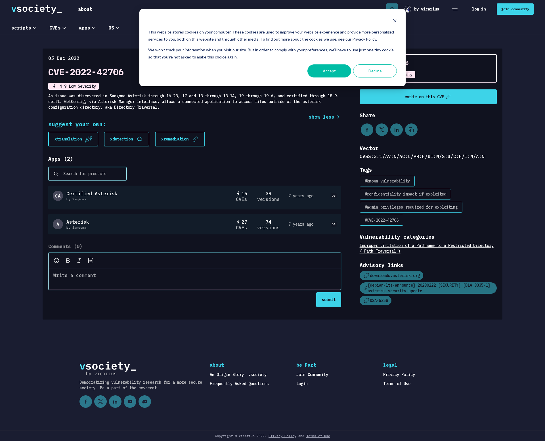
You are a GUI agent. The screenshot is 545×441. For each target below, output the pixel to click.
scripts (21, 28)
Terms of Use (396, 383)
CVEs (55, 28)
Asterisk (77, 222)
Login (302, 383)
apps (84, 28)
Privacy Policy (399, 374)
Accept (329, 70)
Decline (375, 70)
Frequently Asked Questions (239, 383)
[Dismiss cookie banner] (395, 21)
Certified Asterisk (92, 193)
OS (111, 28)
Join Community (312, 374)
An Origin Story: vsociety (238, 374)
